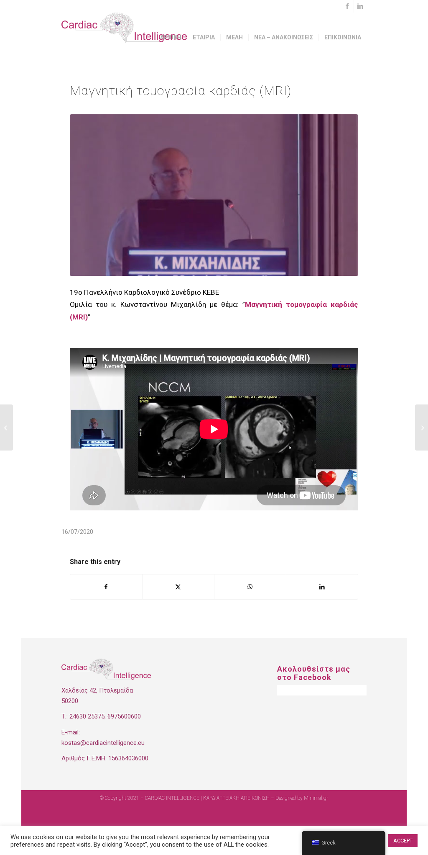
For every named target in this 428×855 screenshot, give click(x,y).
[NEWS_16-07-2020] (214, 195)
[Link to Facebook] (347, 6)
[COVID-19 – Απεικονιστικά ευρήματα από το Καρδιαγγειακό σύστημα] (421, 427)
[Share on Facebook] (106, 586)
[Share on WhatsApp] (250, 586)
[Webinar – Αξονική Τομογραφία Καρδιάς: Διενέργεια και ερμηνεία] (6, 427)
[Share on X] (178, 586)
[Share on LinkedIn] (322, 586)
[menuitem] (171, 37)
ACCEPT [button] (403, 840)
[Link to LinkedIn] (360, 6)
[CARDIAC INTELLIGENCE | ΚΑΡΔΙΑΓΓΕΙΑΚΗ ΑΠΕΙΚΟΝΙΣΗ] (124, 37)
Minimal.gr (316, 798)
